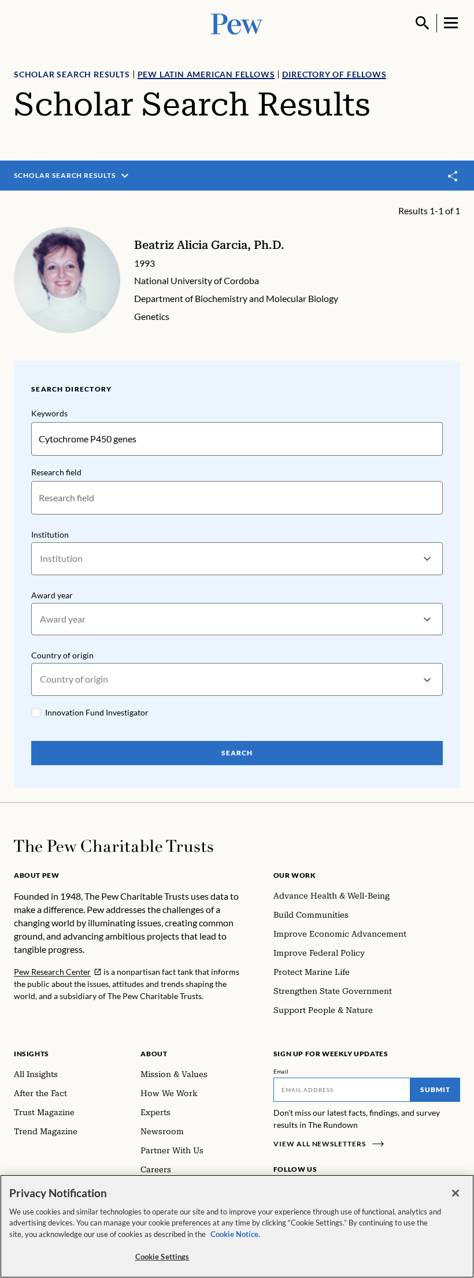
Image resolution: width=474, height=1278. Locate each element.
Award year (52, 595)
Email (281, 1071)
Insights (31, 1053)
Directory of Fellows (334, 74)
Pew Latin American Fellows (206, 74)
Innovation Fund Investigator (97, 712)
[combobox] (41, 559)
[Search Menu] (422, 23)
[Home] (113, 846)
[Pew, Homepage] (237, 23)
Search (237, 752)
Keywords (49, 413)
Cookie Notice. (235, 1234)
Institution (50, 534)
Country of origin (62, 655)
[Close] (455, 1193)
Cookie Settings (162, 1256)
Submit (435, 1089)
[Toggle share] (453, 176)
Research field (56, 472)
